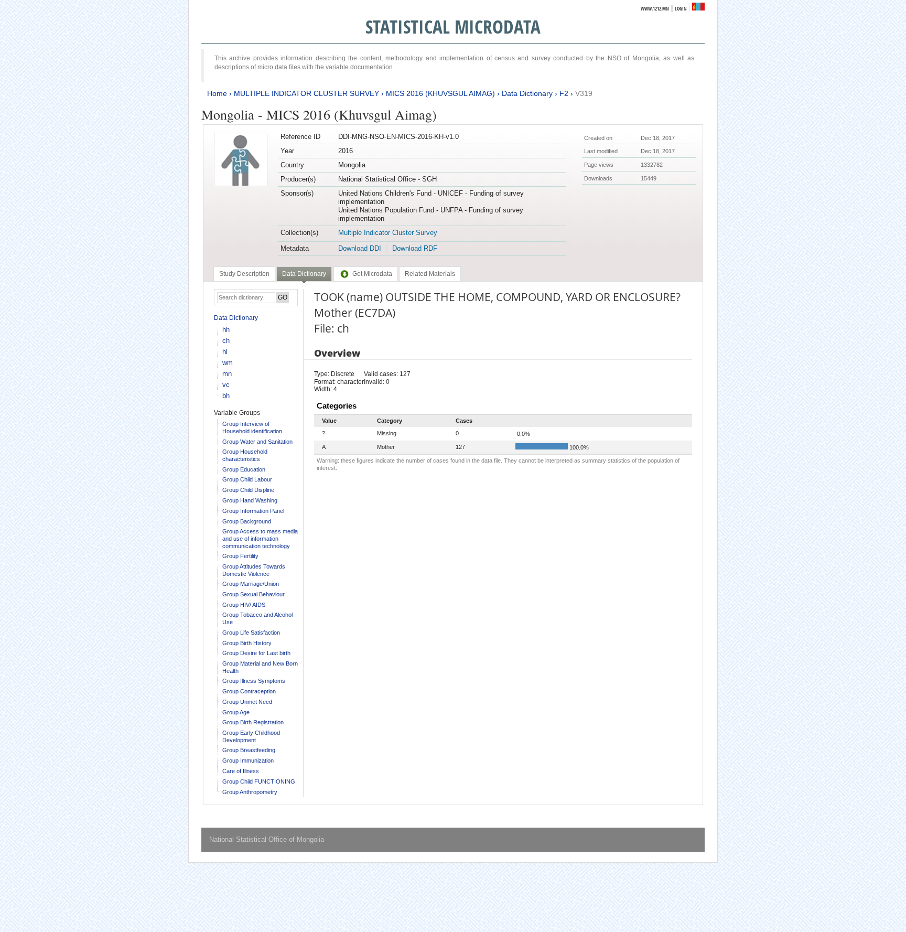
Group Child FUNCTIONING (258, 781)
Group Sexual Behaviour (253, 594)
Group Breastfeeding (248, 750)
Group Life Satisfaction (251, 632)
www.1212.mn (655, 8)
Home (217, 93)
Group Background (246, 521)
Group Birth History (247, 643)
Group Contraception (249, 691)
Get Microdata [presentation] (372, 273)
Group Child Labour (247, 479)
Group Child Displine (248, 490)
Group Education (243, 469)
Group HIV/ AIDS (243, 605)
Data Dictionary (527, 93)
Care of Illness (240, 771)
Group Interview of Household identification (252, 427)
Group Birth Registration (253, 722)
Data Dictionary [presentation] (304, 273)
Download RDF (414, 248)
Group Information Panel (253, 511)
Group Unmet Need (247, 702)
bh (226, 396)
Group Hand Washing (249, 500)
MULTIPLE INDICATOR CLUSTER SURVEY (306, 93)
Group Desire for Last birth (256, 653)
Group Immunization (248, 760)
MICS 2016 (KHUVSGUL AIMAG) (440, 93)
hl (225, 352)
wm (227, 363)
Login (681, 8)
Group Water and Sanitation (257, 441)
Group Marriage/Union (250, 584)
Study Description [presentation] (244, 273)
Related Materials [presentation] (430, 273)
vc (226, 385)
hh (226, 330)
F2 (563, 93)
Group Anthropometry (249, 792)
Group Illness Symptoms (253, 681)
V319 (583, 93)
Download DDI (359, 248)
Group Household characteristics (244, 455)
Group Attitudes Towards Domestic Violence (253, 570)
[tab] (244, 273)
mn (227, 374)
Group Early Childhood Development (251, 736)
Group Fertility (240, 556)
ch (226, 341)
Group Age (236, 712)
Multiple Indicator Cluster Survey (387, 233)
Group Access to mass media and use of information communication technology (260, 538)
